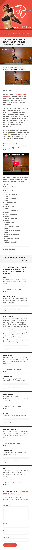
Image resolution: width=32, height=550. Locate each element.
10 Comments (9, 251)
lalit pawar (8, 316)
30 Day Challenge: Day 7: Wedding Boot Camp (21, 259)
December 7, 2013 (10, 249)
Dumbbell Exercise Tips (11, 342)
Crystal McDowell (11, 429)
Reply (6, 291)
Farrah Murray (9, 297)
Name (5, 523)
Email (5, 530)
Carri (5, 277)
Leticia (6, 414)
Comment (7, 505)
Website (6, 537)
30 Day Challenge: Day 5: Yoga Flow (10, 258)
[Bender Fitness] (16, 19)
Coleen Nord (8, 394)
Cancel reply (19, 494)
